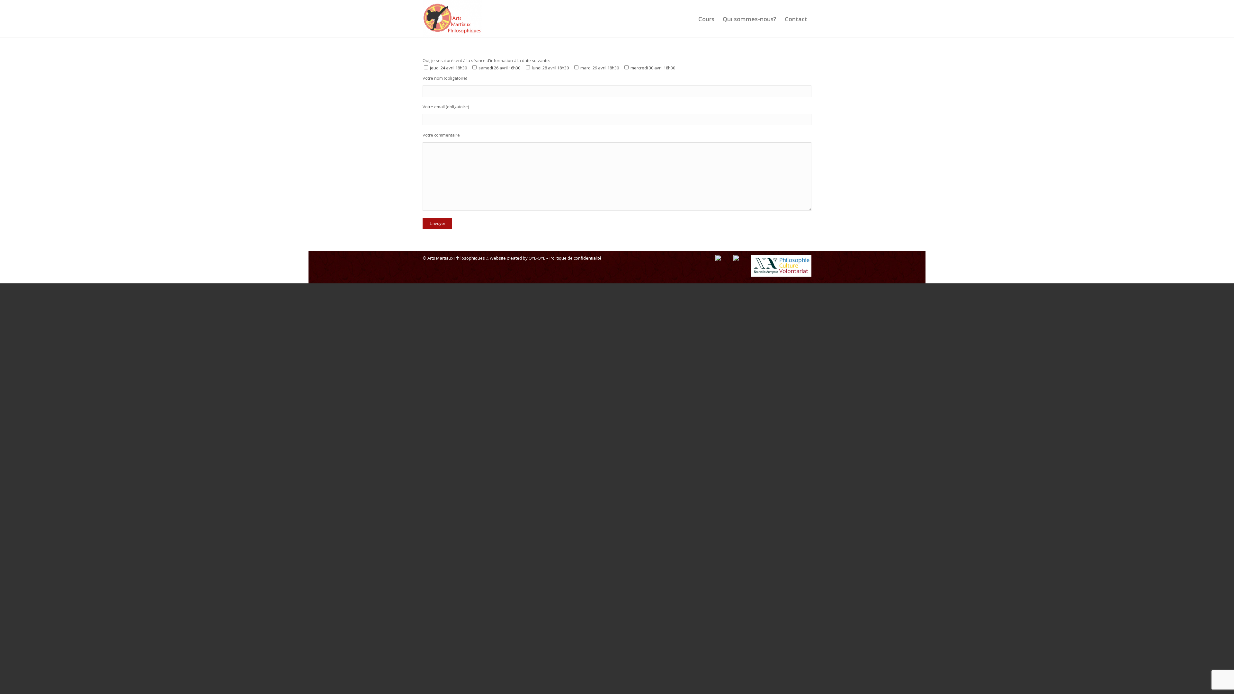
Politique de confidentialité (576, 258)
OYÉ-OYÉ (537, 258)
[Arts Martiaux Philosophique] (452, 19)
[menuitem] (706, 19)
